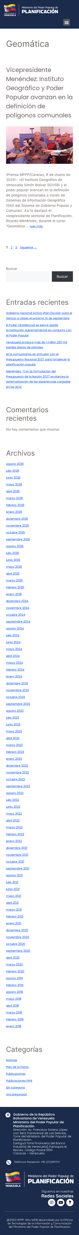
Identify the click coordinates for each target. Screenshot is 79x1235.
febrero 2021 (14, 917)
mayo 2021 (13, 896)
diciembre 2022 (17, 766)
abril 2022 (12, 820)
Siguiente (28, 247)
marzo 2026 (14, 498)
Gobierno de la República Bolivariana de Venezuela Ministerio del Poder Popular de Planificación (38, 1120)
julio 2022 (12, 800)
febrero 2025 (15, 587)
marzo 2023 (14, 745)
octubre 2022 (15, 779)
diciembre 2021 (16, 848)
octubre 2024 (15, 615)
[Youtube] (60, 1202)
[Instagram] (51, 1202)
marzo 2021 (14, 910)
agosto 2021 (14, 875)
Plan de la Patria (17, 1067)
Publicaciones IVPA (19, 1081)
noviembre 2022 (17, 772)
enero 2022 (14, 841)
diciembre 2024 (17, 601)
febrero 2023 (15, 752)
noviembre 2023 (17, 690)
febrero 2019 (14, 985)
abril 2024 (13, 656)
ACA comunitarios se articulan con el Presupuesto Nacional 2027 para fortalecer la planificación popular (38, 359)
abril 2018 (12, 1006)
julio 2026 (12, 471)
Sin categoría (15, 1088)
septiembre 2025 (18, 539)
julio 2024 (12, 635)
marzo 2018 (14, 1013)
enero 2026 (14, 512)
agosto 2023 (14, 711)
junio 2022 (13, 807)
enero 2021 (13, 923)
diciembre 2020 (17, 930)
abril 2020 (13, 958)
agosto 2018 (14, 992)
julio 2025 (12, 553)
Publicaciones (16, 1074)
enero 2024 (14, 676)
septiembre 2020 (18, 951)
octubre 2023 (15, 697)
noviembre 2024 (17, 608)
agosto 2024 (15, 628)
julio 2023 (12, 718)
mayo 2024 (14, 649)
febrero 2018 (14, 1019)
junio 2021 (12, 889)
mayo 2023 (14, 731)
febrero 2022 (15, 834)
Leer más (36, 226)
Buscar (11, 269)
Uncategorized (16, 1094)
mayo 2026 (14, 484)
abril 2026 (13, 491)
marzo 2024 (14, 663)
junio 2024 (13, 642)
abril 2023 (12, 738)
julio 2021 (12, 882)
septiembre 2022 (18, 786)
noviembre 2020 (17, 937)
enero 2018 (13, 1026)
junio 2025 (13, 560)
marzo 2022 (14, 827)
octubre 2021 (15, 862)
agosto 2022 (14, 793)
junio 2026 (13, 478)
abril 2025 (12, 574)
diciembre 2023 (17, 683)
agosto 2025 (14, 546)
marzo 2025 (14, 580)
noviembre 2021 (17, 855)
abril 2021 (12, 903)
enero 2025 (14, 594)
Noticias (11, 1060)
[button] (66, 22)
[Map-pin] (70, 1202)
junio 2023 (13, 724)
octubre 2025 (15, 532)
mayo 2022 (14, 814)
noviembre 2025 (17, 526)
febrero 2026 (15, 505)
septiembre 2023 (18, 704)
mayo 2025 (14, 567)
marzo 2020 (14, 965)
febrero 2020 (15, 971)
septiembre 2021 (17, 868)
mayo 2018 (13, 999)
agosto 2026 (15, 464)
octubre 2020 (15, 944)
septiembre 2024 (18, 622)
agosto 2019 (14, 978)
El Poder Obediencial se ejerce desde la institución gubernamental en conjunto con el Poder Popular (39, 330)
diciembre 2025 (17, 519)
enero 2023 (14, 759)
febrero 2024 (15, 670)
